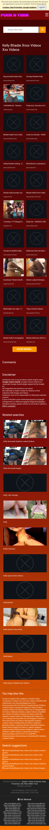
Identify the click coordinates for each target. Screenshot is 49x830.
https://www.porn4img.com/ (36, 822)
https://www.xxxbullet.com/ (12, 817)
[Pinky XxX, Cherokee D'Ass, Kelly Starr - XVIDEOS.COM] (36, 102)
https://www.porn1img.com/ (36, 817)
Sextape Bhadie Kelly (34, 76)
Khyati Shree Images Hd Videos (14, 727)
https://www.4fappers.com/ (12, 803)
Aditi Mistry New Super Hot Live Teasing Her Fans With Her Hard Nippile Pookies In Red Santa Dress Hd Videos (23, 718)
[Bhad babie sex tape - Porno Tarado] (13, 305)
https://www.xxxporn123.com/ (13, 820)
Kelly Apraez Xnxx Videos (13, 576)
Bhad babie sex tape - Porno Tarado (17, 309)
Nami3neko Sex (9, 703)
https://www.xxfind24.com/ (12, 822)
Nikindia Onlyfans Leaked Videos (24, 712)
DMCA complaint (8, 406)
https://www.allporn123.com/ (36, 813)
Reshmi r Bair (34, 699)
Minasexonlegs (8, 734)
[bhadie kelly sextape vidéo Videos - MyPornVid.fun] (13, 189)
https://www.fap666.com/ (12, 810)
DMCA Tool (33, 784)
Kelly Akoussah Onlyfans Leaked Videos (18, 441)
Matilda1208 (41, 701)
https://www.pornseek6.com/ (36, 810)
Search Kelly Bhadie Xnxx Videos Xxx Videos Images (24, 768)
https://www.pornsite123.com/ (12, 812)
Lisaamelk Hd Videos (30, 732)
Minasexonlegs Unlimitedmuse (14, 736)
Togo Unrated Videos (34, 309)
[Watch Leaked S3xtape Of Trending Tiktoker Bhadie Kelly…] (36, 276)
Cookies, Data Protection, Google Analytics (19, 7)
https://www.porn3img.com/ (36, 820)
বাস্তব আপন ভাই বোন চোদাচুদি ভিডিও (25, 734)
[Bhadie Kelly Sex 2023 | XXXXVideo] (36, 334)
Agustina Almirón (22, 725)
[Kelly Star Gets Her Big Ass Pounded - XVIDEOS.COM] (36, 247)
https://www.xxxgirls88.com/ (36, 803)
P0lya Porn (28, 710)
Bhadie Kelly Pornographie (13, 338)
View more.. (25, 349)
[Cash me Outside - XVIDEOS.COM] (36, 131)
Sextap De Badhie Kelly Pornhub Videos (18, 251)
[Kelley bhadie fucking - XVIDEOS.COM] (13, 160)
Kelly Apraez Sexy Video (12, 629)
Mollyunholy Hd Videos (24, 723)
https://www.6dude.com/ (12, 808)
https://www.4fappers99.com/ (13, 805)
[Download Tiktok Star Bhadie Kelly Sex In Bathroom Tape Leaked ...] (13, 276)
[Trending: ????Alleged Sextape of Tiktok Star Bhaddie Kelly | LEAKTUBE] (13, 218)
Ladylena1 (24, 699)
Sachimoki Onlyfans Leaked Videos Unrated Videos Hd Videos (22, 708)
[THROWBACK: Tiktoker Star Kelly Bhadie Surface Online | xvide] (13, 102)
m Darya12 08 (13, 699)
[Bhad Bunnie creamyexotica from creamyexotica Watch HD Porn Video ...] (36, 160)
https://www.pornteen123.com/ (36, 812)
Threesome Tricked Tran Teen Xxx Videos (18, 701)
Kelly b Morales (9, 549)
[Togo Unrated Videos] (36, 305)
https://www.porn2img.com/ (36, 819)
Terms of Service (34, 781)
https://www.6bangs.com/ (12, 807)
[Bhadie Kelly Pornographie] (13, 334)
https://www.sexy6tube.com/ (36, 805)
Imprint (24, 781)
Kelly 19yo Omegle (10, 495)
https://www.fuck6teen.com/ (36, 807)
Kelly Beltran (8, 602)
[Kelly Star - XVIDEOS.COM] (36, 218)
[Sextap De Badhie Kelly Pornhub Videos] (13, 247)
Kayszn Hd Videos (28, 714)
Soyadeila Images (37, 725)
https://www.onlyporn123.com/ (36, 815)
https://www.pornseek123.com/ (36, 808)
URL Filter (24, 784)
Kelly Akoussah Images (12, 468)
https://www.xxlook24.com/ (12, 824)
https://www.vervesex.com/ (12, 815)
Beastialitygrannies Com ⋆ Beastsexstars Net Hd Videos (19, 704)
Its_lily (4, 699)
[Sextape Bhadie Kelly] (36, 73)
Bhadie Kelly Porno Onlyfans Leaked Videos (20, 135)
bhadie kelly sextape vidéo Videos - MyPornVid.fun (23, 193)
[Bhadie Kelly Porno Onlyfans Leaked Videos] (13, 131)
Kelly (5, 522)
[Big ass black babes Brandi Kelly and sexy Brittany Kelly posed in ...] (13, 73)
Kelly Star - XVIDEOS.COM (36, 222)
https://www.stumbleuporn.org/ (36, 824)
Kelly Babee (8, 656)
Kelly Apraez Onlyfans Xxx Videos (16, 683)
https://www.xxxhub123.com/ (12, 819)
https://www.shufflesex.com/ (12, 813)
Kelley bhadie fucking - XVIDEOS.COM (17, 164)
